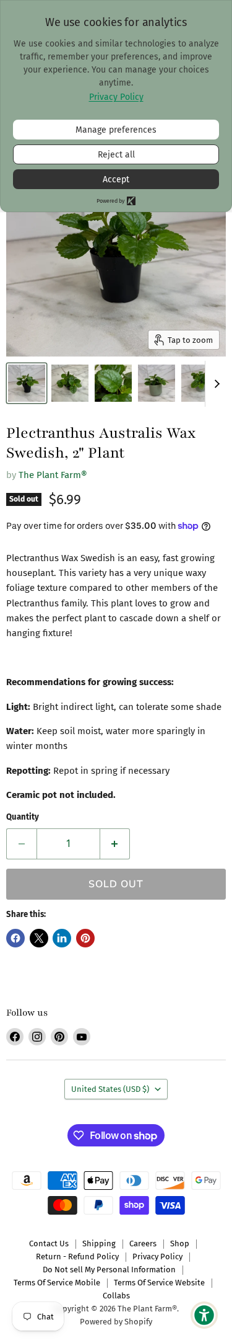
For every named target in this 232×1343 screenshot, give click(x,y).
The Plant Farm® (53, 475)
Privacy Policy (157, 1256)
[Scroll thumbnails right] (215, 384)
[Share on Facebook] (15, 938)
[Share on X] (39, 938)
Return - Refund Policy (77, 1256)
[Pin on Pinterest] (85, 938)
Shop (179, 1243)
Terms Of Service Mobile (57, 1282)
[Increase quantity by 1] (115, 843)
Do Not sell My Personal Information (109, 1269)
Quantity (22, 817)
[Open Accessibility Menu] (204, 1315)
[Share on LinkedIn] (62, 938)
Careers (143, 1243)
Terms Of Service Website (159, 1282)
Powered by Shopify (116, 1321)
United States (110, 1089)
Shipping (99, 1243)
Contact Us (49, 1243)
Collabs (116, 1295)
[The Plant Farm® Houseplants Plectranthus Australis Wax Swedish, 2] (26, 383)
